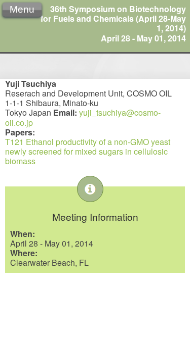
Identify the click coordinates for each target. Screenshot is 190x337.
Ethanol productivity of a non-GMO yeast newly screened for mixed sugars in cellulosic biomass (87, 151)
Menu (22, 9)
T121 (14, 142)
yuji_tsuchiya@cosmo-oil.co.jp (83, 117)
